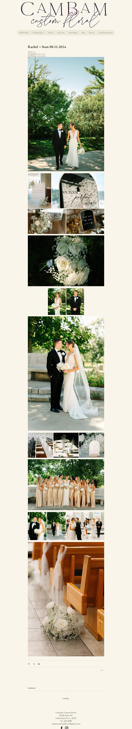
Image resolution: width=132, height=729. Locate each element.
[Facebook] (61, 726)
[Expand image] (39, 190)
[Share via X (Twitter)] (34, 664)
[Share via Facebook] (29, 664)
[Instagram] (66, 726)
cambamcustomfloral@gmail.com (66, 722)
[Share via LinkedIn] (39, 664)
